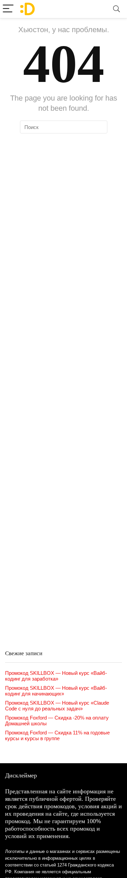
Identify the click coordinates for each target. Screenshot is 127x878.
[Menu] (8, 9)
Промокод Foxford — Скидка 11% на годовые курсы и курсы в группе (57, 735)
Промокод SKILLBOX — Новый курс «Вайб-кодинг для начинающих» (56, 691)
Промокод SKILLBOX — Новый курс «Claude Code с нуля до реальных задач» (57, 705)
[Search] (116, 9)
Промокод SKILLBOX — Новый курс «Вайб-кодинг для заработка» (56, 676)
